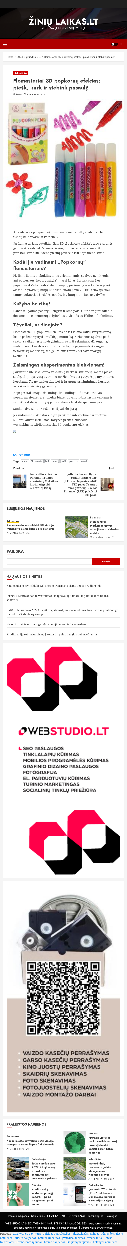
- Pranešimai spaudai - (29, 1242)
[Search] (122, 44)
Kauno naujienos (54, 1242)
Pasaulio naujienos (18, 1216)
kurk (47, 461)
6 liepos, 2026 (16, 533)
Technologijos (39, 1159)
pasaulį (55, 461)
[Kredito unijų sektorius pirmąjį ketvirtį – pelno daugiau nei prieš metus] (18, 1194)
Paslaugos (111, 1216)
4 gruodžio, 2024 (36, 94)
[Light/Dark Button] (114, 44)
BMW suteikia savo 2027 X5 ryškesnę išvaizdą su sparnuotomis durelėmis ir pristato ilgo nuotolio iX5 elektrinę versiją (44, 1175)
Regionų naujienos (79, 1242)
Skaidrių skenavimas (86, 1233)
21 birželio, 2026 (101, 537)
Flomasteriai (36, 461)
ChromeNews (88, 1228)
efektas (25, 461)
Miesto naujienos (25, 1238)
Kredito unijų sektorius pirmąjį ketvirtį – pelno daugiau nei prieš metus (52, 634)
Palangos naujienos (105, 1242)
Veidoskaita (94, 1238)
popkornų (73, 461)
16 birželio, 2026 (100, 1205)
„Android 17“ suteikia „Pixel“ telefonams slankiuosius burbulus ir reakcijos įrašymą (102, 1195)
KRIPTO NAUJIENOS (73, 1216)
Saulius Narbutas (49, 1238)
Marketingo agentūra (27, 1233)
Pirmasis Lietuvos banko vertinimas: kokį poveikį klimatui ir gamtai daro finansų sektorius (102, 1145)
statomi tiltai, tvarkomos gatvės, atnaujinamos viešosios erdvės (104, 527)
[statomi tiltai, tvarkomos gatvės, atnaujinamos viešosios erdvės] (76, 527)
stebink (84, 461)
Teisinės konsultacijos (56, 1233)
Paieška (15, 551)
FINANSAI (93, 1133)
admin (19, 94)
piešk (64, 461)
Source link (21, 455)
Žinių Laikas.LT (63, 21)
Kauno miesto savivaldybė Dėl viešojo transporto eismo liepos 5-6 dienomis (30, 527)
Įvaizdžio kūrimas (73, 1238)
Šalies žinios (21, 73)
